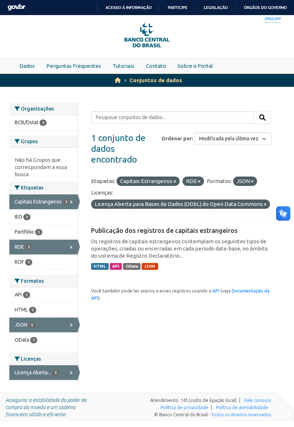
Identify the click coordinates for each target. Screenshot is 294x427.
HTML (100, 266)
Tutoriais (123, 66)
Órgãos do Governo (265, 7)
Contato (156, 66)
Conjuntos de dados (155, 80)
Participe (178, 7)
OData (132, 266)
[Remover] (175, 181)
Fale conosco (257, 400)
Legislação (216, 7)
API (115, 266)
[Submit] (262, 117)
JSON (149, 266)
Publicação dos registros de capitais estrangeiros (164, 230)
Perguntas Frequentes (73, 66)
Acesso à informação (128, 7)
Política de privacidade (184, 407)
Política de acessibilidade (242, 407)
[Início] (118, 80)
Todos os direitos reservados (241, 414)
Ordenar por (176, 138)
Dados (27, 66)
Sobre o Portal (195, 66)
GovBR (16, 7)
